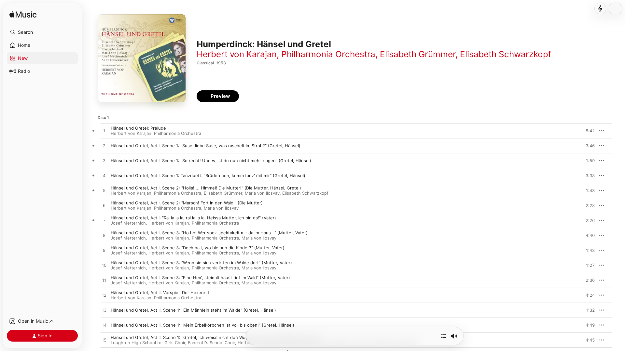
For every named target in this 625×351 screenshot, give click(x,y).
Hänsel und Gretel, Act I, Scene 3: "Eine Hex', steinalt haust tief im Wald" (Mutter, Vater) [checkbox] (200, 277)
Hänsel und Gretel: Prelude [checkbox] (138, 128)
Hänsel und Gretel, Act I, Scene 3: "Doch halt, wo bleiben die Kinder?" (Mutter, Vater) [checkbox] (198, 247)
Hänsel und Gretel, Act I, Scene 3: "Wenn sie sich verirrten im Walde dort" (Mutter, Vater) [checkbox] (201, 262)
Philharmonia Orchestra (328, 54)
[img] (22, 15)
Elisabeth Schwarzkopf (505, 54)
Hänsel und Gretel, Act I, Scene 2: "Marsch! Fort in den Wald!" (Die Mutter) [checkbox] (187, 202)
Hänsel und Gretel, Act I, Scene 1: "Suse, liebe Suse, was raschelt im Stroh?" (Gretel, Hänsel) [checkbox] (205, 145)
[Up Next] (444, 336)
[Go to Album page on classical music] (600, 8)
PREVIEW (587, 131)
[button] (42, 32)
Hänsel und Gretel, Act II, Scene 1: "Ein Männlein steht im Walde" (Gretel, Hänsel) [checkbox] (193, 310)
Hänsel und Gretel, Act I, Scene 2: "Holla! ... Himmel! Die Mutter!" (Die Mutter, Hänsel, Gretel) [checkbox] (206, 187)
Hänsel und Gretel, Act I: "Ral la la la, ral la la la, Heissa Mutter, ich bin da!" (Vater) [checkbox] (193, 217)
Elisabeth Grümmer (417, 54)
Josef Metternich (128, 223)
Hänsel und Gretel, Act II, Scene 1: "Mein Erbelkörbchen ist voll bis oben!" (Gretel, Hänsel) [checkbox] (202, 325)
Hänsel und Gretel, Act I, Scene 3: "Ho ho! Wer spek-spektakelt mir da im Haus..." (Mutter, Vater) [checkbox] (209, 232)
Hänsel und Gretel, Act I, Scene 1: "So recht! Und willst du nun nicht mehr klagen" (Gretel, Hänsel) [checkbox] (211, 160)
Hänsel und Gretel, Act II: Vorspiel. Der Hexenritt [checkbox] (160, 292)
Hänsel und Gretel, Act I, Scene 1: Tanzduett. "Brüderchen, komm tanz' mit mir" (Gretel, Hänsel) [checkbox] (208, 175)
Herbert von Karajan (237, 54)
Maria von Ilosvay (262, 193)
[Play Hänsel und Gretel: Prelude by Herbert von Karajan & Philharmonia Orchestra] (104, 131)
